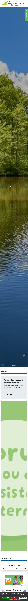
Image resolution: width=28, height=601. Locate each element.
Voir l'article (9, 394)
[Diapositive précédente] (3, 591)
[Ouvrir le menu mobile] (25, 3)
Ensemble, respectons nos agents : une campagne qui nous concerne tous (13, 590)
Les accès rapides (27, 14)
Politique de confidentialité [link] (14, 599)
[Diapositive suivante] (26, 187)
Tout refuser (14, 597)
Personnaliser (22, 597)
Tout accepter (5, 597)
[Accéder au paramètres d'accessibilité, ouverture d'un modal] (21, 3)
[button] (12, 365)
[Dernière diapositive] (2, 187)
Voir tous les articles (14, 565)
